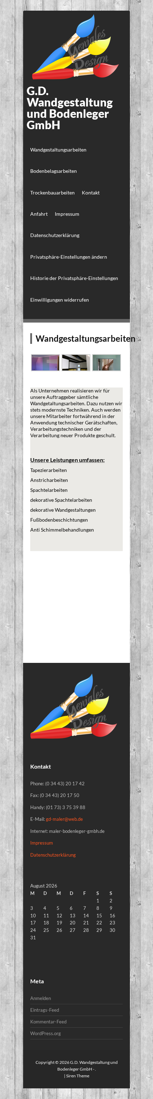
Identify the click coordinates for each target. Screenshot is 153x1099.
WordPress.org (45, 1033)
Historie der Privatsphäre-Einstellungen (74, 278)
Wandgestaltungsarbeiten (58, 150)
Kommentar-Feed (48, 1021)
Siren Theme (77, 1075)
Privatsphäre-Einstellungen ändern (68, 257)
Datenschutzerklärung (54, 235)
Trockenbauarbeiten (52, 192)
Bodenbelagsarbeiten (53, 171)
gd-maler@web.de (64, 819)
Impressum (67, 214)
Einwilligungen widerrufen (59, 300)
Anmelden (40, 998)
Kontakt (91, 192)
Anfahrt (39, 214)
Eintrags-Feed (44, 1010)
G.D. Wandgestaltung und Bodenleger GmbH (70, 108)
